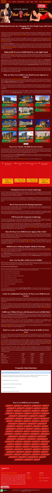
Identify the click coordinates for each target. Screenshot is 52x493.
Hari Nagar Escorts (18, 444)
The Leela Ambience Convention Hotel (9, 141)
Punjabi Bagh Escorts (33, 416)
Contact (36, 1)
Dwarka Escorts (45, 405)
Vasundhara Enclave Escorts (32, 457)
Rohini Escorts (36, 459)
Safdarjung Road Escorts (12, 436)
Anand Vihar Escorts (35, 454)
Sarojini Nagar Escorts (10, 426)
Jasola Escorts (44, 408)
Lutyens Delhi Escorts (9, 434)
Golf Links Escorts (17, 434)
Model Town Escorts (35, 444)
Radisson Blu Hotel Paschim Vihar (26, 140)
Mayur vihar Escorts (36, 413)
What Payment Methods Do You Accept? (8, 387)
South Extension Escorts (41, 423)
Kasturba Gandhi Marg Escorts (41, 439)
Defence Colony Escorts (31, 423)
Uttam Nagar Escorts (18, 421)
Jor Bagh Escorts (25, 434)
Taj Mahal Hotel (43, 105)
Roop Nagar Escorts (9, 449)
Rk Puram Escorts (18, 418)
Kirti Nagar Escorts (18, 441)
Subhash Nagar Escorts (44, 418)
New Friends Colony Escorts (22, 416)
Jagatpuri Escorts (41, 457)
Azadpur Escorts (17, 446)
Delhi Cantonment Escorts (35, 431)
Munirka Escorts (19, 426)
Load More (26, 143)
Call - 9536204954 (45, 2)
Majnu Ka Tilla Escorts (18, 449)
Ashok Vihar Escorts (27, 449)
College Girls (29, 478)
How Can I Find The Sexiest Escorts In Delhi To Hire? (11, 372)
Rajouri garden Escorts (27, 418)
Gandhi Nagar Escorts (18, 459)
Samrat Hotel (26, 116)
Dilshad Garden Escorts (44, 454)
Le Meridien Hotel (9, 128)
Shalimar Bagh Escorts (9, 446)
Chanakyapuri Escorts (17, 405)
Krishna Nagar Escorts (26, 454)
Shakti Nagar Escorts (36, 449)
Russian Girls (29, 477)
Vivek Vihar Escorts (8, 454)
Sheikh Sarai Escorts (27, 426)
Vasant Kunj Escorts (35, 421)
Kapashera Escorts (9, 431)
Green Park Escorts (20, 408)
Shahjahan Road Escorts (11, 439)
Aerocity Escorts (8, 405)
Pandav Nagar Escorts (28, 459)
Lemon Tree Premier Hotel (43, 140)
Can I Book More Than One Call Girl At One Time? (10, 391)
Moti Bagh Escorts (27, 413)
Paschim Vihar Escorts (9, 441)
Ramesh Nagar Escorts (44, 441)
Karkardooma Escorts (22, 457)
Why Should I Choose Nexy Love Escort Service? (10, 380)
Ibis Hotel (26, 128)
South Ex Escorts (9, 421)
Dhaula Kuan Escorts (18, 431)
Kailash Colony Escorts (11, 423)
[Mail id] (40, 481)
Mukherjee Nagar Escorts (35, 446)
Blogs (32, 1)
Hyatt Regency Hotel (9, 105)
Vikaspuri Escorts (26, 421)
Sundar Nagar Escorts (31, 436)
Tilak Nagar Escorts (26, 441)
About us (14, 1)
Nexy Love (3, 1)
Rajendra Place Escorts (9, 418)
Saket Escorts (36, 418)
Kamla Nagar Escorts (45, 446)
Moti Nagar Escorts (45, 413)
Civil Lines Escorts (26, 444)
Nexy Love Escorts (28, 491)
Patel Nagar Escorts (35, 441)
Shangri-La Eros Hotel (26, 105)
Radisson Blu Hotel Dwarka (42, 128)
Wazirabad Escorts (45, 449)
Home (10, 1)
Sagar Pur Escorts (44, 431)
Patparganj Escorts (17, 454)
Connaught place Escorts (36, 405)
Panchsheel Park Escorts (10, 428)
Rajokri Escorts (26, 431)
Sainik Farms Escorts (20, 428)
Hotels (27, 1)
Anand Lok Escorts (29, 428)
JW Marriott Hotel (9, 116)
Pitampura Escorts (43, 444)
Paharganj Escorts (41, 416)
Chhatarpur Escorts (26, 405)
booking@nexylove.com (46, 477)
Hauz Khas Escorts (28, 408)
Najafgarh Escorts (44, 428)
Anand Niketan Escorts (21, 423)
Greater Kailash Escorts (10, 408)
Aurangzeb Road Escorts (44, 434)
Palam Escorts (37, 428)
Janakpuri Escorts (36, 408)
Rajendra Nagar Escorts (21, 439)
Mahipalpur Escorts (9, 413)
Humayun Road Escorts (41, 436)
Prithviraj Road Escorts (34, 434)
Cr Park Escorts (44, 426)
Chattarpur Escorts (36, 426)
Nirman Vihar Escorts (12, 457)
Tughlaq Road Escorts (22, 436)
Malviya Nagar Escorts (18, 413)
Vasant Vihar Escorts (44, 421)
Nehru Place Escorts (12, 416)
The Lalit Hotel (42, 110)
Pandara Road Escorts (31, 439)
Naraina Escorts (9, 444)
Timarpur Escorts (25, 446)
